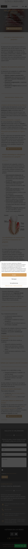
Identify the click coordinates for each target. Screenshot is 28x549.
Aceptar (14, 274)
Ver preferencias (14, 283)
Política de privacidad (17, 285)
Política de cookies (9, 285)
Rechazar (14, 279)
